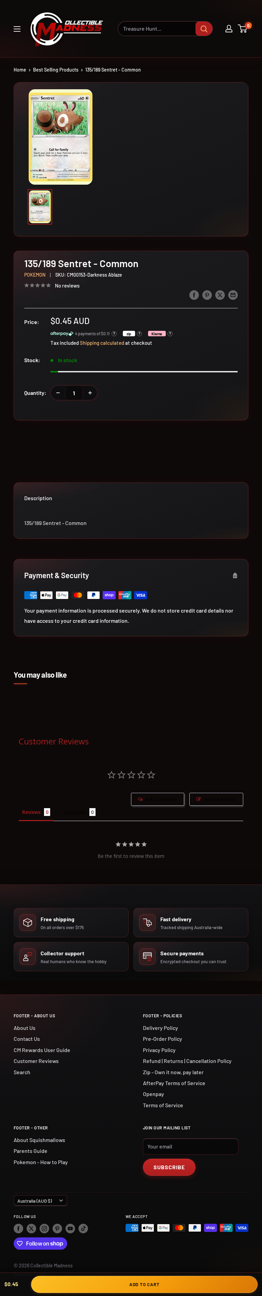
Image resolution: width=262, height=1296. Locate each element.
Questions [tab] (74, 812)
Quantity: (35, 392)
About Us (24, 1027)
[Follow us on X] (31, 1228)
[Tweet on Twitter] (220, 294)
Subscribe (169, 1167)
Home (20, 70)
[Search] (204, 28)
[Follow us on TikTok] (83, 1228)
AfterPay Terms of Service (174, 1083)
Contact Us (27, 1038)
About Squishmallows (39, 1140)
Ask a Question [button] (161, 799)
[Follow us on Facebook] (18, 1228)
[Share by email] (233, 294)
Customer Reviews (36, 1061)
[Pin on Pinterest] (207, 294)
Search (22, 1072)
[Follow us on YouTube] (70, 1228)
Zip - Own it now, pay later (173, 1072)
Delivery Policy (160, 1027)
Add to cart (144, 1284)
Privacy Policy (159, 1050)
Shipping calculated (102, 343)
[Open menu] (17, 29)
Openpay (153, 1094)
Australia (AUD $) (34, 1201)
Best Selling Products (55, 70)
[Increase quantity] (90, 393)
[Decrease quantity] (58, 393)
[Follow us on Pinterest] (57, 1228)
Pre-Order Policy (162, 1038)
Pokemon (34, 275)
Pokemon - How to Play (41, 1162)
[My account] (228, 28)
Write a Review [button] (220, 799)
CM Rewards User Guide (42, 1050)
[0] (242, 29)
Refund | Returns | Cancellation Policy (187, 1061)
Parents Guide (30, 1150)
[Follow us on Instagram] (44, 1228)
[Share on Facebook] (194, 294)
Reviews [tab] (31, 812)
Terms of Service (163, 1105)
